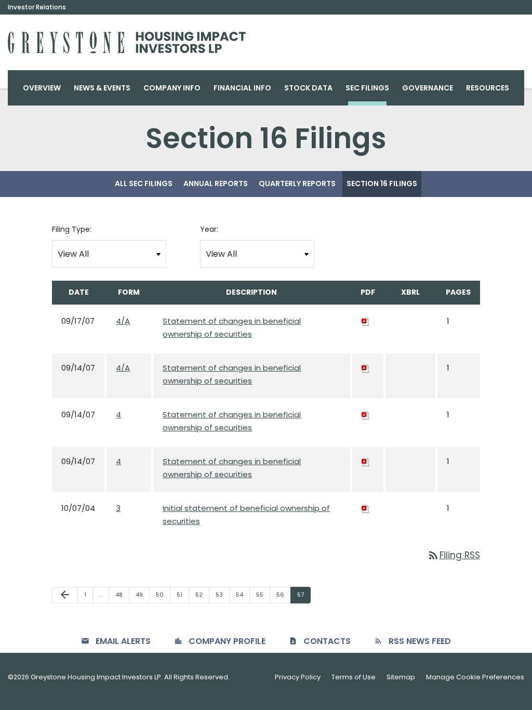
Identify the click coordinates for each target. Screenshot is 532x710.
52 (202, 594)
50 (162, 594)
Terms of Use (353, 677)
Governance (427, 88)
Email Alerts (123, 641)
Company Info (172, 88)
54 (242, 594)
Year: (209, 229)
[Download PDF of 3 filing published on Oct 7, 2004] (366, 508)
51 (182, 594)
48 (122, 594)
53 (222, 594)
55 (263, 594)
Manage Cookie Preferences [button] (475, 677)
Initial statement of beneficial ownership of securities (246, 515)
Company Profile (227, 641)
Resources (487, 88)
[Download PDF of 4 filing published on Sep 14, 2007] (366, 414)
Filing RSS (453, 555)
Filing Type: (71, 229)
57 (304, 594)
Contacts (327, 641)
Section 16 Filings (382, 183)
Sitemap (401, 677)
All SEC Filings (143, 183)
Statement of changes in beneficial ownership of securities (232, 327)
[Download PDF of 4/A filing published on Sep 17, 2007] (366, 320)
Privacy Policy (298, 677)
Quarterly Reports (297, 183)
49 (142, 594)
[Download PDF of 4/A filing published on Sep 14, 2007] (366, 367)
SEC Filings (367, 88)
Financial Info (242, 88)
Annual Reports (215, 183)
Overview (42, 88)
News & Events (102, 88)
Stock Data (308, 88)
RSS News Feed (420, 641)
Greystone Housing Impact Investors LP (96, 677)
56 (283, 594)
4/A (123, 320)
